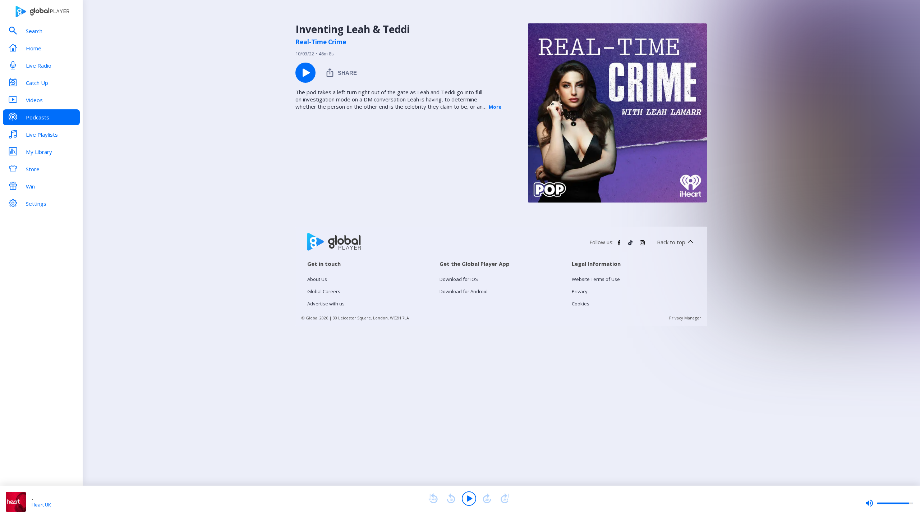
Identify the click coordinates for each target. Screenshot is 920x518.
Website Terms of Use (596, 279)
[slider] (889, 503)
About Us (317, 279)
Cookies (580, 303)
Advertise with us (326, 303)
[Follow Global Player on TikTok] (631, 246)
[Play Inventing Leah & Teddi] (305, 73)
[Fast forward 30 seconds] (487, 498)
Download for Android (464, 291)
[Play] (469, 498)
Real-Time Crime (320, 42)
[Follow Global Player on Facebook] (619, 246)
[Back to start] (433, 498)
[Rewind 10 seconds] (451, 498)
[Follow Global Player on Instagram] (642, 246)
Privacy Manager (685, 317)
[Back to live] (505, 498)
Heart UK (41, 504)
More (495, 107)
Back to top (671, 242)
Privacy (580, 291)
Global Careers (323, 291)
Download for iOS (459, 279)
